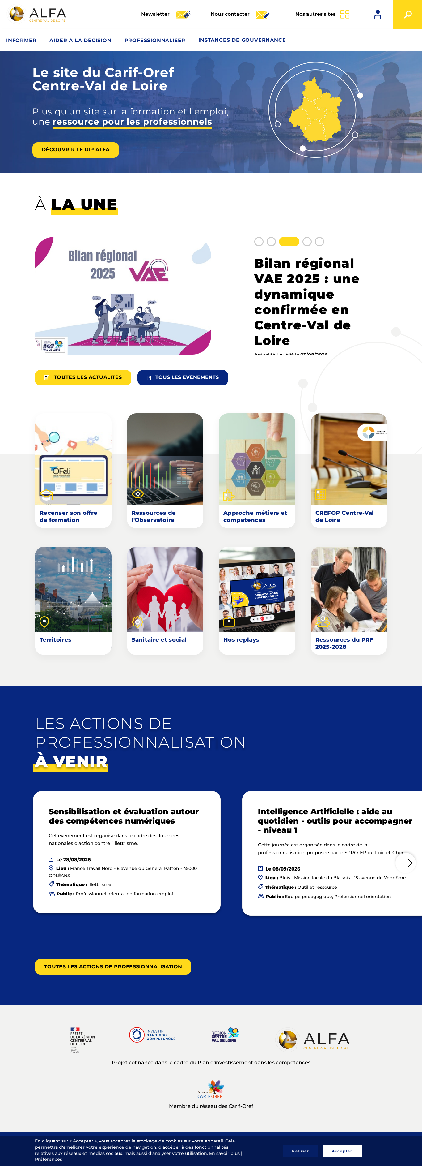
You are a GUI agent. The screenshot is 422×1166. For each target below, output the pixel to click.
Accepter (342, 1151)
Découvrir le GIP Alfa (76, 150)
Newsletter (156, 14)
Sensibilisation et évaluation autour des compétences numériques (124, 816)
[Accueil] (37, 14)
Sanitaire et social (159, 639)
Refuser (300, 1151)
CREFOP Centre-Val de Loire (344, 516)
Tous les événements (187, 377)
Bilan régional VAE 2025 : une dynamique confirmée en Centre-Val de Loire (307, 302)
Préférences (48, 1159)
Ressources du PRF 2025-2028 (344, 643)
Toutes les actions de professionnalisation (113, 967)
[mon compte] (377, 14)
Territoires (55, 639)
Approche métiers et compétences (255, 516)
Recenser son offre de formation (68, 516)
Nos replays (241, 639)
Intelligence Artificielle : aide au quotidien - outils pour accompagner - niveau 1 (335, 821)
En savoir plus (224, 1153)
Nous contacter (230, 14)
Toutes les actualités (88, 377)
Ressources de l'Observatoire (154, 516)
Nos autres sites (315, 14)
